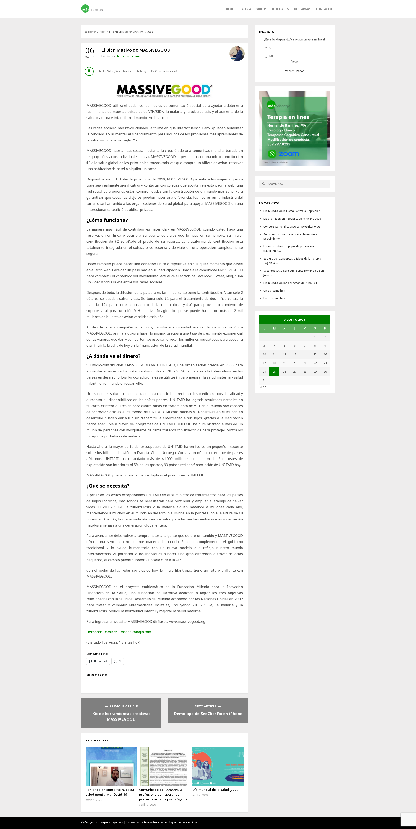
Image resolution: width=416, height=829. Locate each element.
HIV (104, 71)
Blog (230, 9)
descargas (302, 9)
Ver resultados (294, 71)
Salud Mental (123, 71)
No (271, 56)
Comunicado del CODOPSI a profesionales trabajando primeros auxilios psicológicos (163, 794)
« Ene (262, 387)
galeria (245, 9)
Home (92, 32)
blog (103, 32)
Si (270, 48)
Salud (110, 71)
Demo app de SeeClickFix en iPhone (208, 713)
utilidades (280, 9)
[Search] (263, 184)
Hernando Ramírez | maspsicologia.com (118, 631)
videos (261, 9)
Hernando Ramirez (128, 56)
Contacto (324, 9)
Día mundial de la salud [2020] (216, 789)
